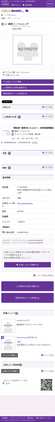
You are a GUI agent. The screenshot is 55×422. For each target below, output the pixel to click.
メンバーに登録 (9, 355)
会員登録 (28, 5)
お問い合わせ (40, 418)
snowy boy (23, 320)
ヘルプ (48, 418)
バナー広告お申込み (9, 15)
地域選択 (5, 4)
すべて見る (48, 107)
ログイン (17, 5)
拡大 (8, 383)
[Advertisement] (27, 406)
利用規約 (5, 418)
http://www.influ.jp (25, 203)
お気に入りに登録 (13, 81)
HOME (3, 18)
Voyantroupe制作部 (35, 240)
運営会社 (30, 418)
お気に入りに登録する (29, 265)
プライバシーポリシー (17, 418)
